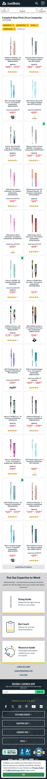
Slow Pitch (21, 25)
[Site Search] (36, 3)
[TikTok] (41, 706)
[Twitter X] (12, 706)
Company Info (22, 732)
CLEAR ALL (21, 29)
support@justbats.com (23, 671)
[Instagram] (19, 706)
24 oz (33, 25)
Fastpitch (7, 25)
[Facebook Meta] (5, 706)
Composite (7, 29)
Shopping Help (22, 723)
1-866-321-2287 (23, 666)
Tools (22, 741)
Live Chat (23, 675)
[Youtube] (34, 706)
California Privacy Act (15, 770)
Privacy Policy (38, 768)
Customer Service (22, 714)
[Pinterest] (26, 706)
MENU (43, 4)
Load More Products (23, 567)
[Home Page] (11, 3)
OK (23, 774)
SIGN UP (40, 691)
